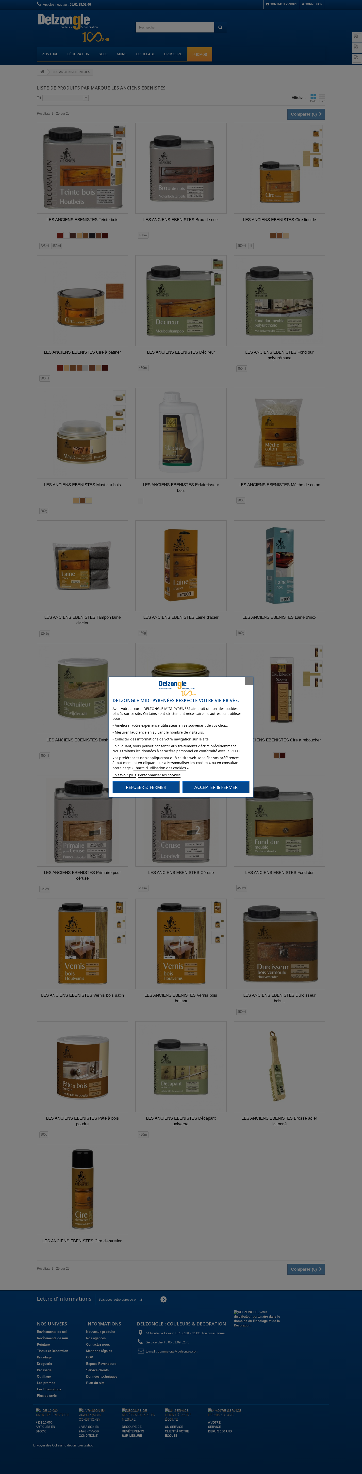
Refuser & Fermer (146, 787)
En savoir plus (124, 774)
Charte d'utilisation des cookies (159, 767)
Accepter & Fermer (216, 787)
